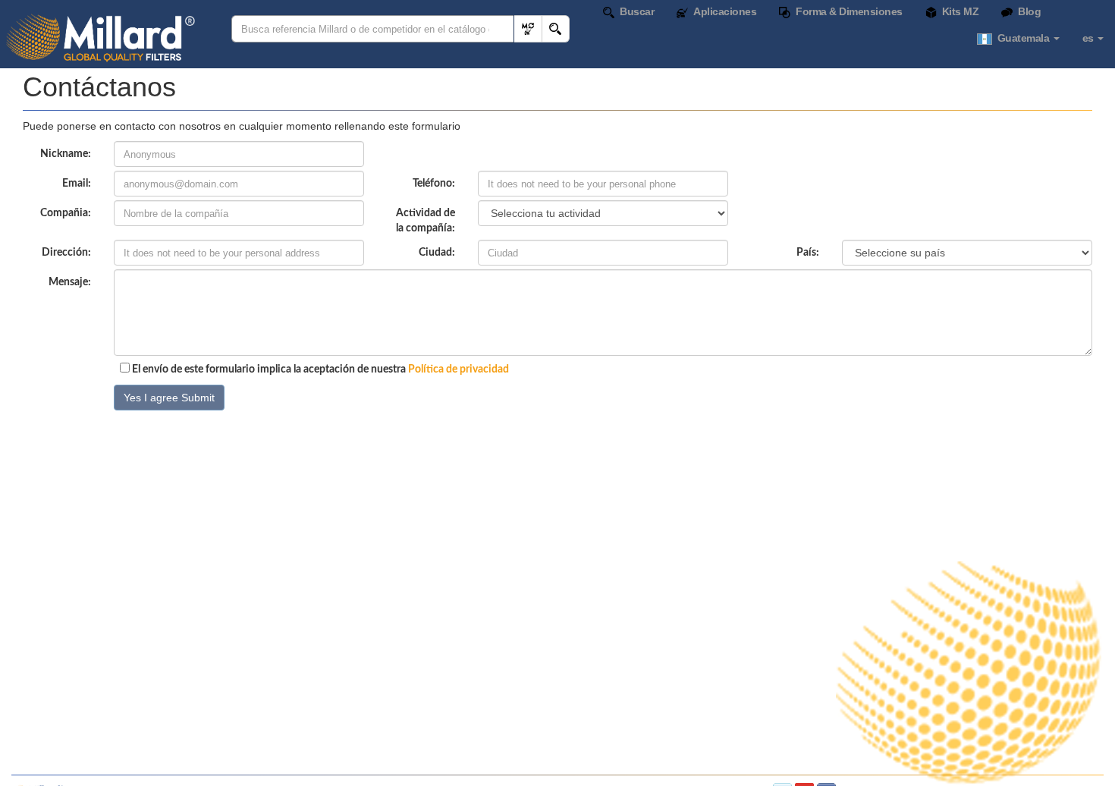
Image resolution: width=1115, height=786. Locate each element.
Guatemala (1022, 38)
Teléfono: (434, 183)
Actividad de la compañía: (425, 221)
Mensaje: (70, 282)
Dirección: (66, 252)
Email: (76, 183)
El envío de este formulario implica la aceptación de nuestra (319, 369)
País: (807, 252)
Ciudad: (437, 252)
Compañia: (65, 213)
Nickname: (65, 154)
